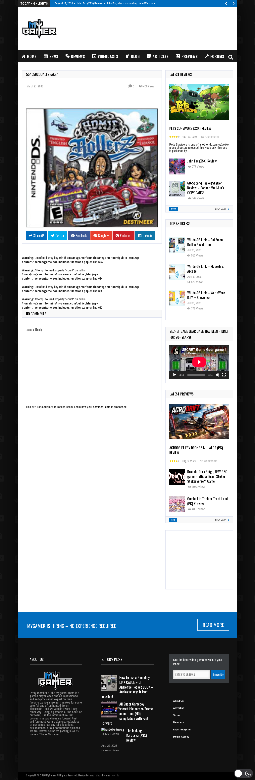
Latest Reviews (181, 74)
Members (178, 722)
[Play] (175, 375)
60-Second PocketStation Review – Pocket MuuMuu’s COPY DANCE (205, 187)
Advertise (178, 708)
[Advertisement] (160, 28)
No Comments (210, 136)
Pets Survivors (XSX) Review (190, 128)
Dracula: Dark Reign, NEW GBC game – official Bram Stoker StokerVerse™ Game (207, 476)
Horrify (115, 775)
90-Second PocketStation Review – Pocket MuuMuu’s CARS (205, 297)
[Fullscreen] (224, 375)
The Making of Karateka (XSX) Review (136, 735)
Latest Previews (182, 393)
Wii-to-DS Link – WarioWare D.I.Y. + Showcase (206, 269)
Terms (176, 715)
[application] (199, 362)
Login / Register (182, 729)
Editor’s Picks (111, 659)
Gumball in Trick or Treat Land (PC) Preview (207, 501)
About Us (178, 701)
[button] (243, 773)
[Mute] (218, 375)
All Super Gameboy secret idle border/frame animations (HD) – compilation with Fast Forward (127, 713)
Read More (213, 624)
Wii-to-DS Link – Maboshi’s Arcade (205, 242)
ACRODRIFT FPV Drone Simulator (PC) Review (196, 450)
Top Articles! (180, 223)
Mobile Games (181, 736)
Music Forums (103, 775)
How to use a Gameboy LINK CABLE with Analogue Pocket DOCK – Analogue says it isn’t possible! (127, 687)
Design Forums (86, 775)
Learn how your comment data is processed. (100, 407)
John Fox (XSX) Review (202, 160)
